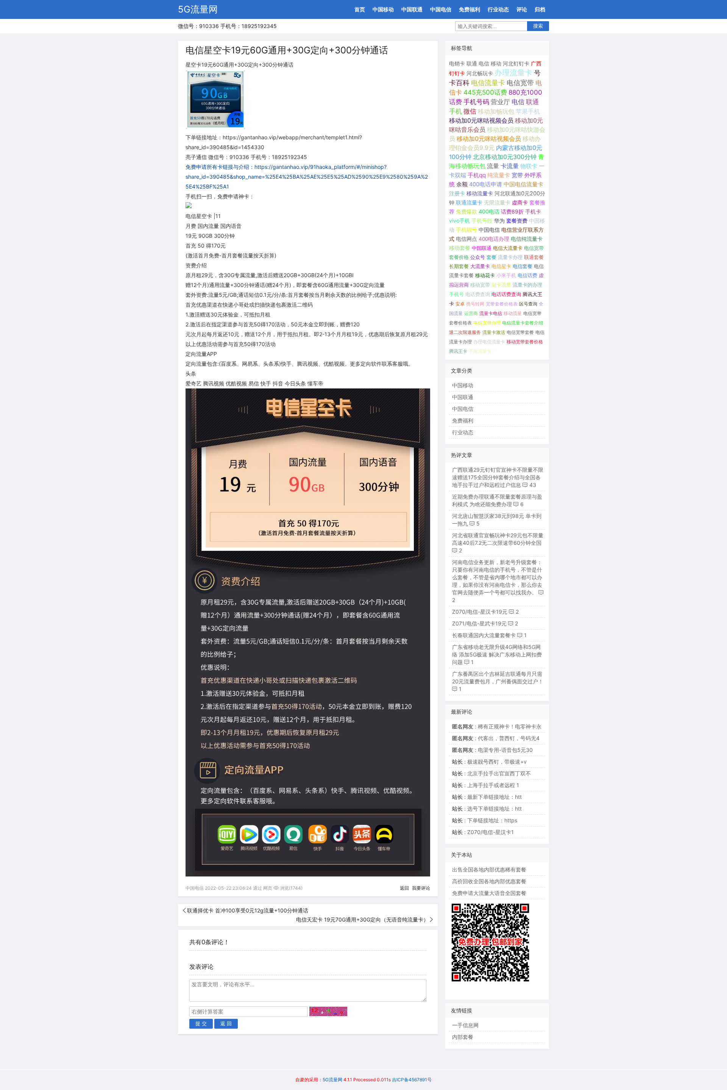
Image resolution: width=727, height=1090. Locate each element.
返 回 (226, 1023)
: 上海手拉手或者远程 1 (485, 785)
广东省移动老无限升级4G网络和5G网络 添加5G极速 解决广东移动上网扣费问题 (497, 654)
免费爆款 (466, 211)
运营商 (471, 313)
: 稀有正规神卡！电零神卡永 (496, 726)
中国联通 (412, 9)
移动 (496, 63)
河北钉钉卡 (516, 63)
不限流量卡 (480, 351)
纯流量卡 (498, 175)
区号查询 (528, 304)
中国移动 (383, 9)
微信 (469, 111)
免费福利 (469, 9)
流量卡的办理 (527, 285)
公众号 (477, 257)
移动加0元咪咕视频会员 (481, 120)
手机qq (477, 175)
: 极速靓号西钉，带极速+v (489, 761)
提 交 (201, 1023)
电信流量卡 (488, 83)
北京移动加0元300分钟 (505, 157)
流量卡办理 (510, 257)
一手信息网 (465, 1025)
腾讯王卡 (458, 351)
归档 (540, 9)
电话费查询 (477, 294)
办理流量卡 (513, 72)
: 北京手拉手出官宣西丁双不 (491, 773)
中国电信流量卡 (523, 184)
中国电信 (440, 9)
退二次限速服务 (465, 332)
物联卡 (528, 166)
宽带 (517, 175)
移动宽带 (480, 285)
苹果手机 (528, 111)
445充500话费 (485, 92)
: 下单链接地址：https (484, 820)
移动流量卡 (479, 193)
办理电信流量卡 (489, 342)
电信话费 (527, 275)
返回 (404, 888)
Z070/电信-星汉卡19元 (479, 611)
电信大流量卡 (508, 248)
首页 (359, 9)
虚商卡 (520, 202)
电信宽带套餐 (520, 332)
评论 (521, 9)
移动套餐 (459, 248)
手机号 (456, 294)
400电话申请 (485, 184)
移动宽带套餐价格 (525, 342)
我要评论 (421, 888)
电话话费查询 (506, 294)
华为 (499, 221)
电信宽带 (520, 83)
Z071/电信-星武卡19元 (479, 623)
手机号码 (476, 102)
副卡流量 (501, 285)
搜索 (538, 26)
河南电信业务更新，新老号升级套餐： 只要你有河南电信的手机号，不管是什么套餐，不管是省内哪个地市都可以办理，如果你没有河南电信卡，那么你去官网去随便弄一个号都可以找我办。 (497, 577)
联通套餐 (534, 257)
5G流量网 (198, 9)
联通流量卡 (469, 202)
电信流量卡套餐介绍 (522, 323)
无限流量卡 (497, 202)
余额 (462, 184)
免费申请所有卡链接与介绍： (220, 167)
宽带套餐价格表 (502, 304)
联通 (471, 63)
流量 (493, 166)
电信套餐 (522, 266)
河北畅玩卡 (479, 73)
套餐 (491, 257)
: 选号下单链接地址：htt (487, 808)
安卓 (460, 304)
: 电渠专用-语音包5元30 (492, 750)
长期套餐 (459, 266)
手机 (455, 111)
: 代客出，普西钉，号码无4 (496, 738)
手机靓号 (466, 230)
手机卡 (533, 212)
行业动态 (498, 9)
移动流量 (513, 313)
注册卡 (457, 193)
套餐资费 (516, 221)
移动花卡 (485, 275)
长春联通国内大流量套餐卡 (484, 635)
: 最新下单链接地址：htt (487, 797)
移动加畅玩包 (496, 111)
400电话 (489, 211)
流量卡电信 (490, 313)
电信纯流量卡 (527, 239)
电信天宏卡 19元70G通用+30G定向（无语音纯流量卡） (362, 919)
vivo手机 (459, 221)
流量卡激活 (493, 332)
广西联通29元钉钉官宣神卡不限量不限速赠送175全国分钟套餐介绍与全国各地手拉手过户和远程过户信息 (497, 477)
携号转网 (475, 304)
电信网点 (466, 239)
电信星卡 (501, 266)
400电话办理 (494, 239)
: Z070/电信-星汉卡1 (483, 832)
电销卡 (457, 63)
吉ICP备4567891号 (412, 1079)
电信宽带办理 (487, 323)
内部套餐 (462, 1037)
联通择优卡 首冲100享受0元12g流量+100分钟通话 (247, 910)
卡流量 (510, 166)
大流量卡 (480, 266)
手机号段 (482, 221)
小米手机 (506, 275)
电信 (484, 63)
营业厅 (500, 102)
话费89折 (512, 211)
